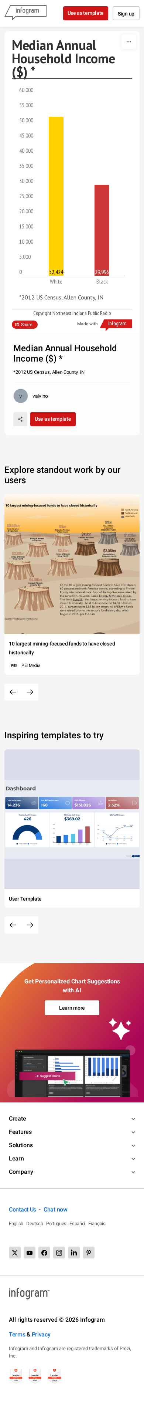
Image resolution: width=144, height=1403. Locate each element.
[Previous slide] (13, 692)
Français (97, 1223)
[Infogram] (25, 13)
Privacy (41, 1334)
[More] (129, 42)
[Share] (20, 419)
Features (20, 1131)
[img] (56, 196)
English (16, 1223)
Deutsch (34, 1223)
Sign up (126, 14)
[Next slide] (30, 692)
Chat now (56, 1209)
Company (21, 1171)
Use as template (86, 13)
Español (77, 1223)
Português (56, 1223)
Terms (17, 1334)
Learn (16, 1158)
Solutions (20, 1145)
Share (26, 324)
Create (17, 1118)
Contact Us (22, 1209)
